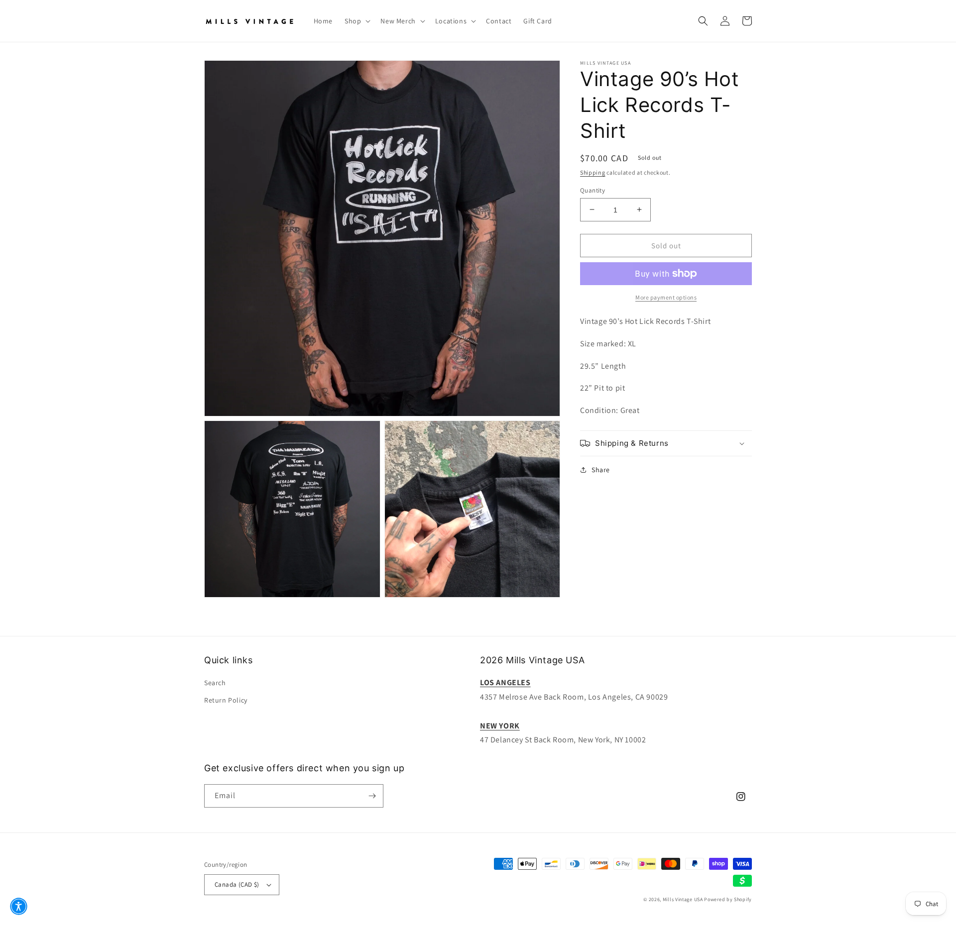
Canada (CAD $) (237, 884)
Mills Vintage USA (683, 899)
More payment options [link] (666, 297)
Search (215, 682)
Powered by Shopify (728, 899)
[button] (356, 20)
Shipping (592, 172)
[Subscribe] (372, 796)
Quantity (592, 190)
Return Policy (225, 700)
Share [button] (601, 469)
